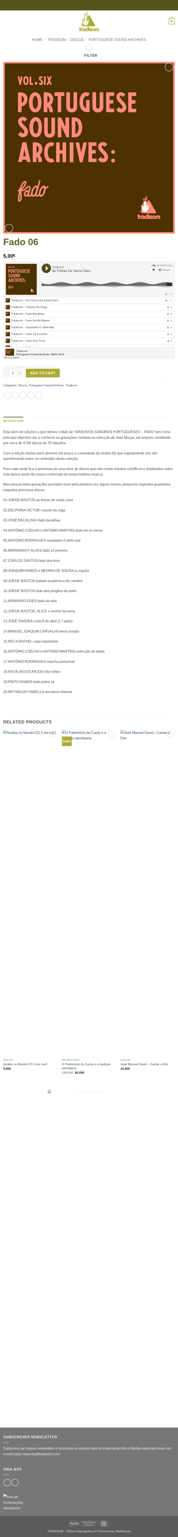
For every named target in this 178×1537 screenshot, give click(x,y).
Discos (77, 40)
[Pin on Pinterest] (38, 395)
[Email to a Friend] (30, 395)
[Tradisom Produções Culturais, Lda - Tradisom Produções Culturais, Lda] (89, 21)
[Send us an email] (15, 1482)
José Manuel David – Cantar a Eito (144, 1064)
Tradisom (56, 40)
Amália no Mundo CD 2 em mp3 (25, 1064)
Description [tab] (13, 421)
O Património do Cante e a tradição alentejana (86, 1066)
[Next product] (89, 47)
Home (37, 40)
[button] (5, 21)
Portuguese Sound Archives (117, 40)
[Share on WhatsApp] (7, 395)
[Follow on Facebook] (7, 1482)
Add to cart (43, 373)
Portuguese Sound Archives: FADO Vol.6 (34, 367)
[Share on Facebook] (15, 395)
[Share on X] (22, 395)
